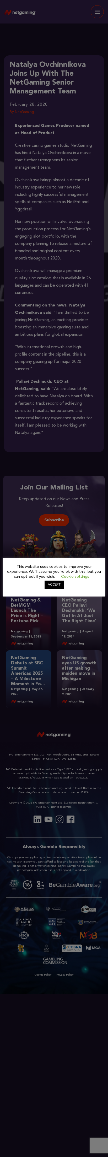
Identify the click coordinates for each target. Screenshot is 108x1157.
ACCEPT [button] (54, 584)
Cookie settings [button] (75, 577)
